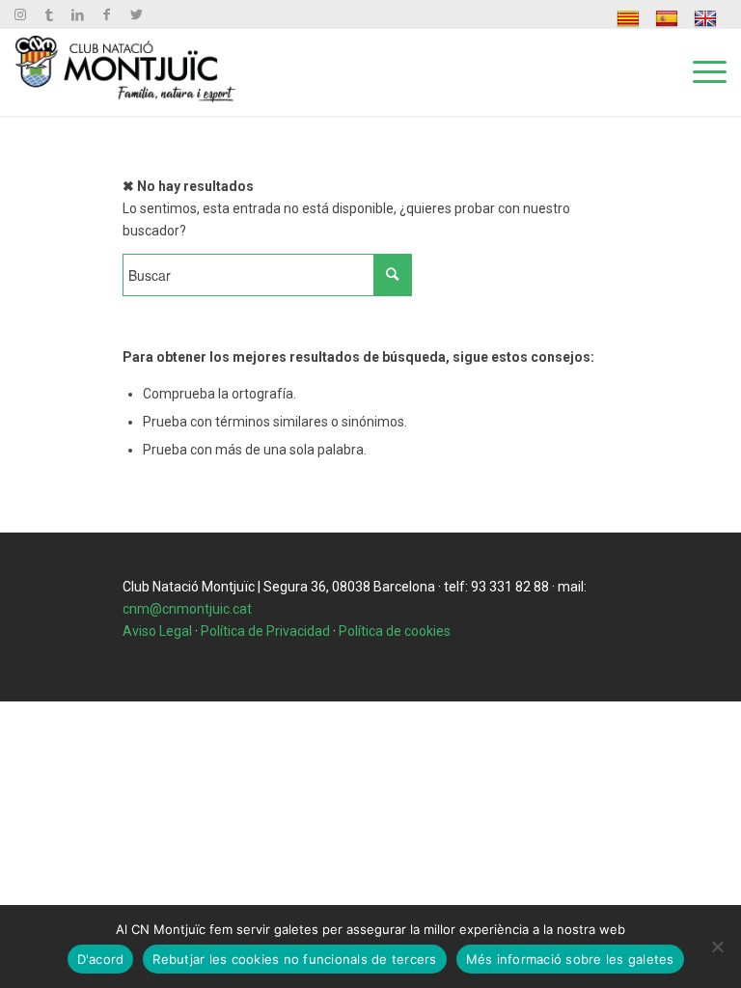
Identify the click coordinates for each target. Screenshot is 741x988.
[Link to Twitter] (136, 14)
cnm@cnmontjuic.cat (187, 609)
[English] (708, 19)
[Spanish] (669, 19)
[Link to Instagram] (20, 14)
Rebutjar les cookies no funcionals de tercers (294, 959)
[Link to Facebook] (107, 14)
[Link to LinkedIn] (78, 14)
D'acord (100, 959)
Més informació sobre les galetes (570, 959)
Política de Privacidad (265, 631)
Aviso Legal (157, 631)
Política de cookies (395, 631)
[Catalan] (631, 19)
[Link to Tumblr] (49, 14)
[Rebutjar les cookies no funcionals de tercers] (717, 946)
